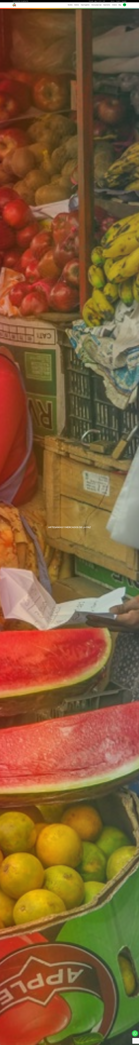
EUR (100, 1)
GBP (104, 1)
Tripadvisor (124, 4)
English (118, 1)
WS (135, 1033)
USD (95, 1)
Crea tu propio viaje (96, 5)
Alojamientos (106, 5)
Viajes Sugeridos (85, 5)
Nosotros (70, 5)
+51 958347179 (24, 1)
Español (124, 1)
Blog (120, 5)
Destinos (76, 5)
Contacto (114, 5)
